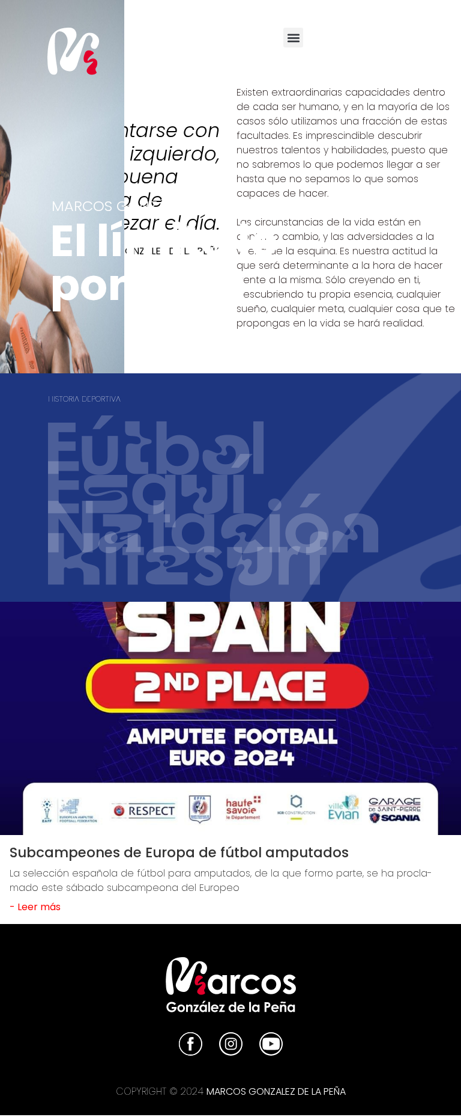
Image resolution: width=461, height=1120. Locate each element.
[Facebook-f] (355, 43)
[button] (293, 37)
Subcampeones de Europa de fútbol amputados (179, 852)
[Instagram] (388, 43)
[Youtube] (421, 43)
